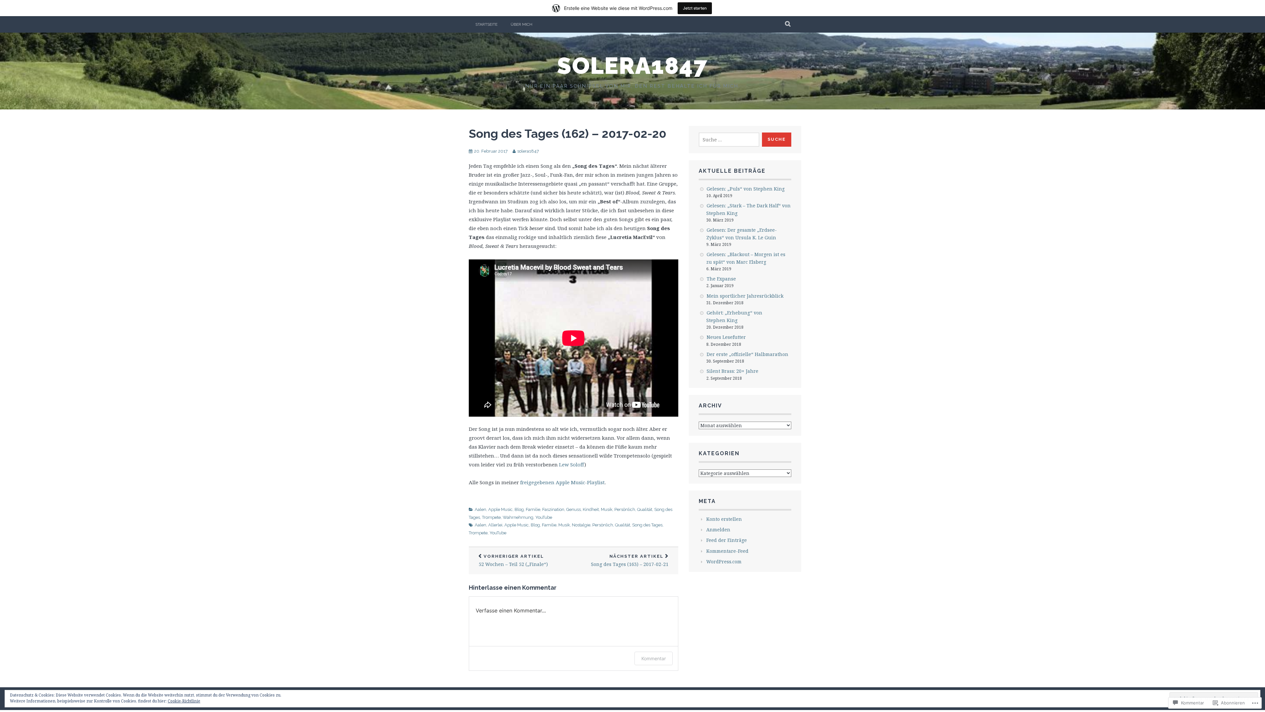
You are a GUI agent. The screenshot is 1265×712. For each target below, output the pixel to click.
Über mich (521, 24)
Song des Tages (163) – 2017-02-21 (629, 560)
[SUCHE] (788, 24)
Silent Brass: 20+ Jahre (732, 371)
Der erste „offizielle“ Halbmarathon (747, 354)
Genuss (573, 509)
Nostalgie (581, 524)
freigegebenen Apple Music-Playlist (562, 482)
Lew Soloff (571, 464)
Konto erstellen (724, 519)
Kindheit (591, 509)
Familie (533, 509)
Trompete (491, 517)
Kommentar (653, 658)
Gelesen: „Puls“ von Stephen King (746, 189)
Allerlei (495, 524)
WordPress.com (724, 561)
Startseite (486, 24)
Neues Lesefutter (726, 337)
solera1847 (632, 65)
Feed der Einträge (726, 540)
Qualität (644, 509)
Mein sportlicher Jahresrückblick (745, 296)
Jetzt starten (695, 8)
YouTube (543, 517)
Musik (606, 509)
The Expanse (721, 279)
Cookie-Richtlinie (184, 701)
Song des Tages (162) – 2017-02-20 (567, 133)
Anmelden (718, 529)
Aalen (480, 509)
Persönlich (624, 509)
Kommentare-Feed (727, 551)
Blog (519, 509)
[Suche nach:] (729, 139)
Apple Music (500, 509)
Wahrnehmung (518, 517)
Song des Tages (647, 524)
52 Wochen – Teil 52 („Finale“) (513, 560)
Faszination (553, 509)
